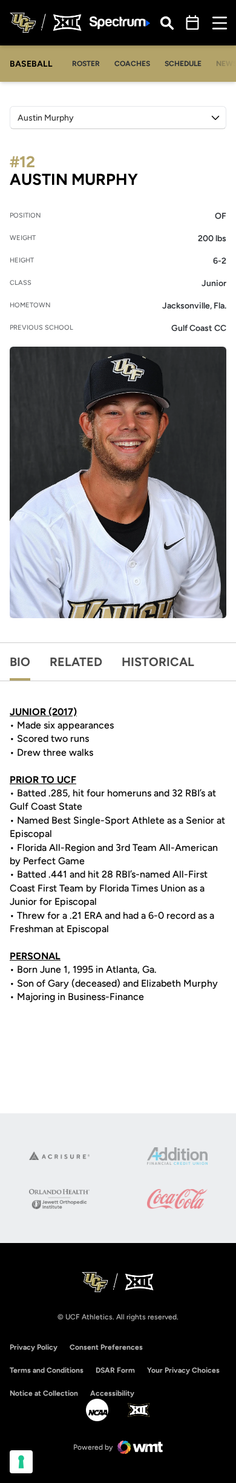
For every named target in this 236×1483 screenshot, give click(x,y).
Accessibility (112, 1393)
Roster (86, 63)
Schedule (183, 63)
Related (76, 662)
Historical (158, 662)
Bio (20, 662)
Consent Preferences (106, 1347)
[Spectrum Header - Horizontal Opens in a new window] (120, 22)
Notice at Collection (44, 1393)
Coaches (132, 63)
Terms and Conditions (47, 1370)
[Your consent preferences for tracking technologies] (21, 1461)
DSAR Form (115, 1370)
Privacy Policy (33, 1347)
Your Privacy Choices (183, 1370)
